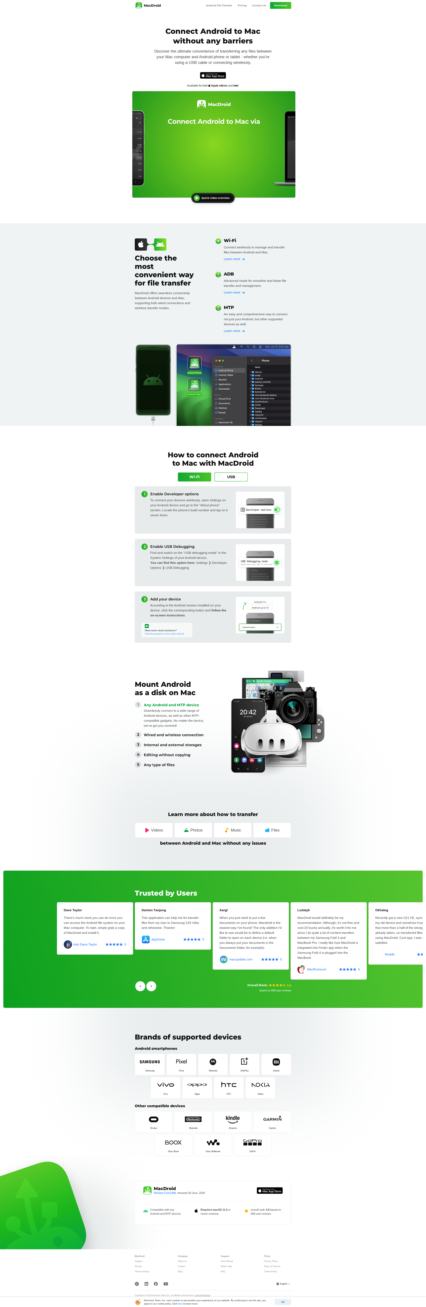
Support (138, 1261)
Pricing (242, 5)
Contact (181, 1266)
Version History (142, 1271)
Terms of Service (272, 1266)
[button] (172, 705)
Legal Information (202, 1295)
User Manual (227, 1261)
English (283, 1284)
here (180, 1303)
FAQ (223, 1271)
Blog (180, 1271)
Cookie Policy (270, 1271)
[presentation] (140, 986)
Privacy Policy (271, 1261)
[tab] (194, 476)
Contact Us (259, 5)
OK (283, 1302)
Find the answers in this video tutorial (164, 633)
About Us (182, 1261)
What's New (226, 1266)
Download (280, 5)
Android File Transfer (219, 5)
